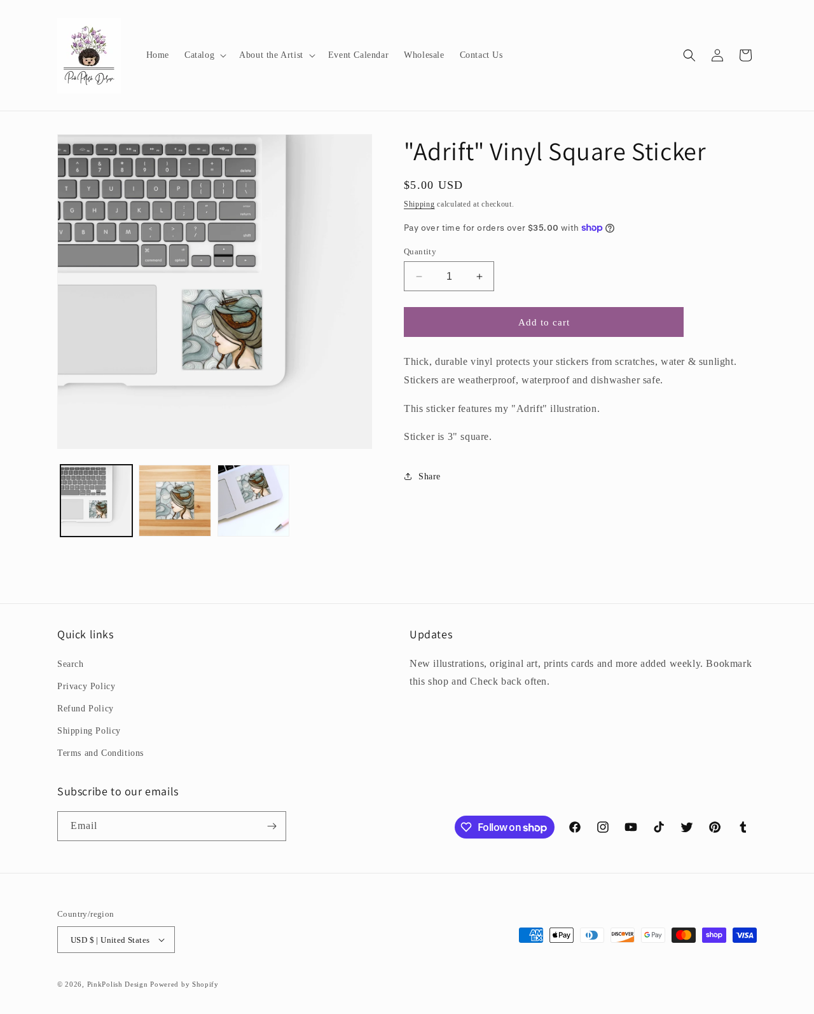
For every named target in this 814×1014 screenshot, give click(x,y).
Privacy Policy (86, 686)
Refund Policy (85, 708)
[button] (204, 55)
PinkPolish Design (117, 984)
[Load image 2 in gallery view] (174, 501)
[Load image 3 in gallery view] (253, 501)
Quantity (420, 251)
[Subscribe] (272, 826)
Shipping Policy (89, 731)
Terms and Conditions (100, 753)
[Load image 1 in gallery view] (96, 501)
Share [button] (429, 476)
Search (70, 664)
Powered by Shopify (184, 984)
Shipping (419, 204)
